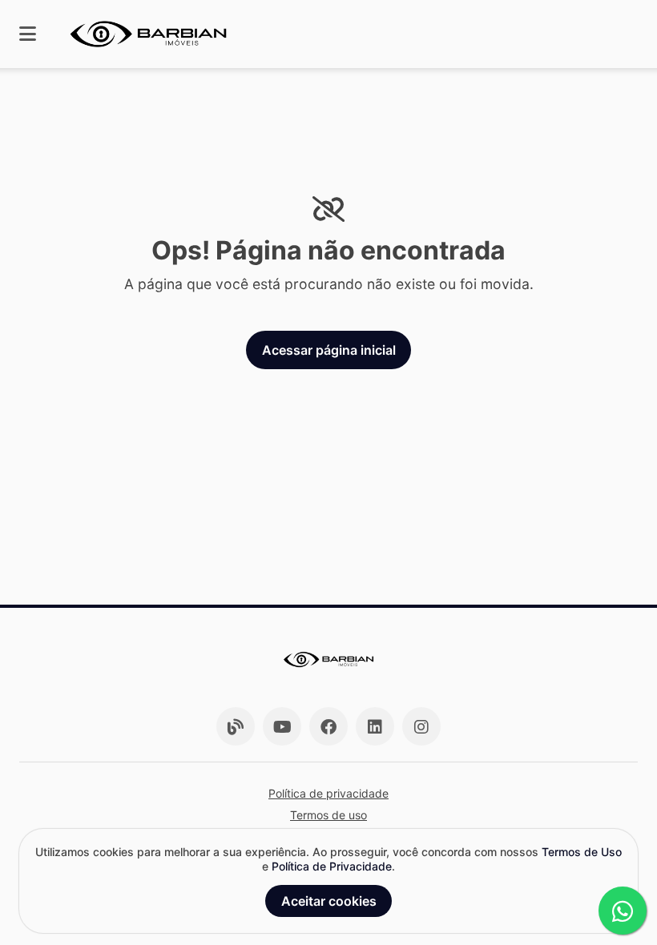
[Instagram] (421, 726)
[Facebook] (328, 726)
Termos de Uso (582, 852)
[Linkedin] (375, 726)
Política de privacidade (328, 793)
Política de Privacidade (332, 866)
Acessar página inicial (329, 350)
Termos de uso (328, 815)
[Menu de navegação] (27, 34)
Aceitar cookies (329, 901)
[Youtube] (282, 726)
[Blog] (235, 726)
